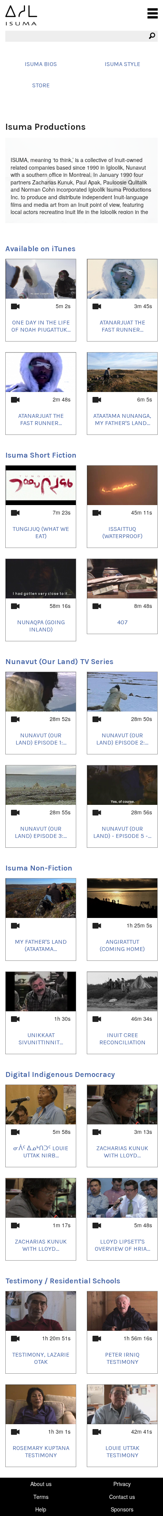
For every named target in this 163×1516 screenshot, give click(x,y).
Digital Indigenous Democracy (60, 1074)
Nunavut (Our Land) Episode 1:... (41, 739)
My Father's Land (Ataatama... (41, 945)
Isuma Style (122, 64)
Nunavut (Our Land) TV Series (59, 661)
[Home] (21, 15)
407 (122, 622)
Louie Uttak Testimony (122, 1451)
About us (41, 1484)
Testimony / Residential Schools (62, 1281)
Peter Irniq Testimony (122, 1358)
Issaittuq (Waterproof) (122, 532)
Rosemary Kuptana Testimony (41, 1451)
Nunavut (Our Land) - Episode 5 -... (122, 832)
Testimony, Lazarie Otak (40, 1358)
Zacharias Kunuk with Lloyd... (122, 1151)
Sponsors (122, 1509)
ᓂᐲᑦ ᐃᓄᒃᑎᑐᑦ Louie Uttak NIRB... (40, 1151)
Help (40, 1509)
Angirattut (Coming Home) (122, 945)
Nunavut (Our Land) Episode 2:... (122, 739)
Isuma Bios (41, 64)
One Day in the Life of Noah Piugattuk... (41, 326)
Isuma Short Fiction (41, 455)
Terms (41, 1496)
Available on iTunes (40, 248)
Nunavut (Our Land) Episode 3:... (41, 832)
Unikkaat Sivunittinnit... (41, 1038)
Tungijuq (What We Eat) (41, 532)
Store (41, 85)
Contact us (122, 1496)
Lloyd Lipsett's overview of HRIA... (122, 1245)
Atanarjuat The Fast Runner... (122, 326)
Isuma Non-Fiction (38, 868)
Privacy (122, 1484)
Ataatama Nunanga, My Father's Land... (122, 419)
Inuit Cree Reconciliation (122, 1038)
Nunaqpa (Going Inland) (41, 626)
